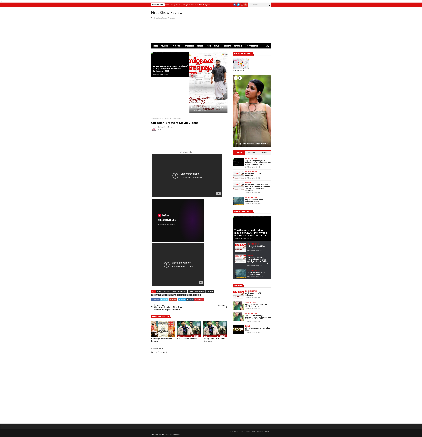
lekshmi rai (210, 292)
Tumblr (190, 299)
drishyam (247, 326)
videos (158, 118)
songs (181, 295)
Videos (200, 46)
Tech (208, 46)
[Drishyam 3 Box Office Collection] (208, 82)
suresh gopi (189, 295)
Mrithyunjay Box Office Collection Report (254, 200)
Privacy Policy (250, 431)
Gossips (227, 46)
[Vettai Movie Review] (189, 329)
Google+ (174, 299)
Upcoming (189, 46)
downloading (182, 292)
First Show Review (166, 12)
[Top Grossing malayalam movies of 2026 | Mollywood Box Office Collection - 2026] (238, 162)
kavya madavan (199, 292)
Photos (176, 46)
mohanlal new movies (158, 295)
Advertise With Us (263, 431)
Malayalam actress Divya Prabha (251, 143)
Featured (238, 46)
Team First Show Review (170, 434)
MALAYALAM (248, 182)
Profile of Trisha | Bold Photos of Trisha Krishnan (257, 305)
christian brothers (163, 292)
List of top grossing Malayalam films (257, 329)
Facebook (156, 299)
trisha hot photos (250, 302)
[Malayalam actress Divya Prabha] (252, 111)
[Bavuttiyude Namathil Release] (163, 329)
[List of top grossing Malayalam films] (238, 329)
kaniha (191, 292)
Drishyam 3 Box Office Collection (207, 107)
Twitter (165, 299)
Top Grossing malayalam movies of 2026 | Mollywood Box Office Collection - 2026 (180, 5)
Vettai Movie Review (187, 338)
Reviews (164, 46)
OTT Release (252, 46)
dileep (174, 292)
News (216, 46)
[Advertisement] (231, 25)
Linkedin (182, 299)
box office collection (251, 158)
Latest (239, 153)
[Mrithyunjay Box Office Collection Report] (238, 201)
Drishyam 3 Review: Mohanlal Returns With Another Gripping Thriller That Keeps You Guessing (257, 187)
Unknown (156, 74)
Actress (251, 153)
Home (155, 46)
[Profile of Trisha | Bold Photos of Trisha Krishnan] (238, 305)
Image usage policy (236, 431)
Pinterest (200, 299)
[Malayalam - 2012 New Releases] (215, 329)
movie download (172, 295)
